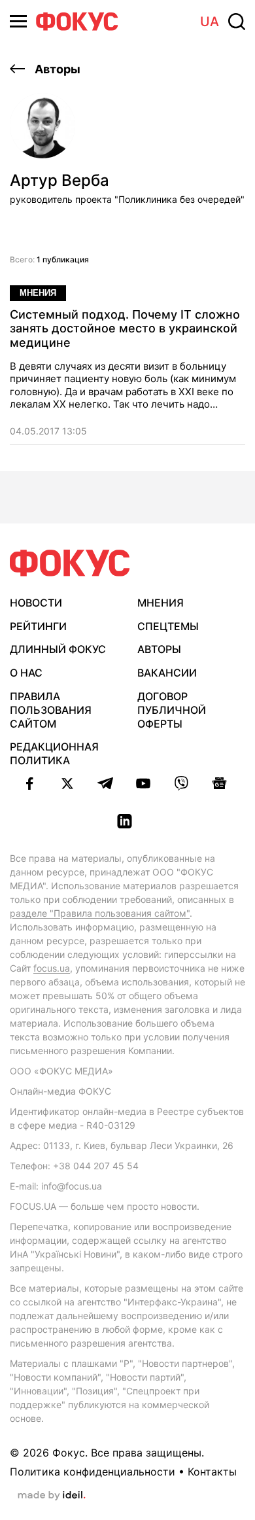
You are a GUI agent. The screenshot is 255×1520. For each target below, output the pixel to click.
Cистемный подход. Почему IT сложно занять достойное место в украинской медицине (125, 328)
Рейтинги (38, 626)
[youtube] (143, 783)
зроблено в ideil (52, 1495)
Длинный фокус (58, 649)
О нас (26, 672)
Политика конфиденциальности (92, 1471)
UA (209, 21)
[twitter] (67, 783)
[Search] (237, 21)
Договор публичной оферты (171, 710)
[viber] (181, 783)
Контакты (212, 1471)
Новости (36, 602)
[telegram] (105, 783)
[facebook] (29, 783)
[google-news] (219, 783)
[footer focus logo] (70, 563)
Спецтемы (168, 626)
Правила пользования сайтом (51, 710)
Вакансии (167, 672)
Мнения (38, 293)
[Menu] (18, 21)
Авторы (56, 69)
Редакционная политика (54, 753)
